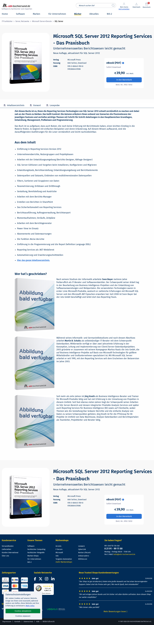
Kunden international (10, 553)
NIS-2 (29, 562)
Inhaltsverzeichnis (15, 105)
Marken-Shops (33, 556)
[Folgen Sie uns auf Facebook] (35, 579)
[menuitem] (8, 21)
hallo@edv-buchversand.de (124, 554)
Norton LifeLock (84, 553)
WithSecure (82, 559)
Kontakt (17, 622)
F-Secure (59, 549)
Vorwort (37, 105)
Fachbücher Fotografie (36, 553)
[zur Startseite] (16, 6)
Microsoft (59, 553)
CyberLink (82, 549)
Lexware (81, 546)
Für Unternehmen (34, 559)
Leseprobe (55, 105)
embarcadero (83, 556)
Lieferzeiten (6, 549)
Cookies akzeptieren (23, 611)
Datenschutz (28, 622)
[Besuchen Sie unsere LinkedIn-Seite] (53, 579)
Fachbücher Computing (36, 549)
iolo (57, 556)
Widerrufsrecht (49, 622)
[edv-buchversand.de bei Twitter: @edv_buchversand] (40, 579)
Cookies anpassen (22, 616)
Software (30, 546)
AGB (37, 622)
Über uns (5, 556)
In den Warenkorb (124, 80)
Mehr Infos (30, 606)
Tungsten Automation (64, 559)
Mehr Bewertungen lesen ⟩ (115, 611)
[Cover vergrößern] (26, 62)
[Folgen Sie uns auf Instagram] (47, 579)
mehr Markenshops (64, 562)
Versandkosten (7, 546)
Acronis (58, 546)
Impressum (6, 622)
